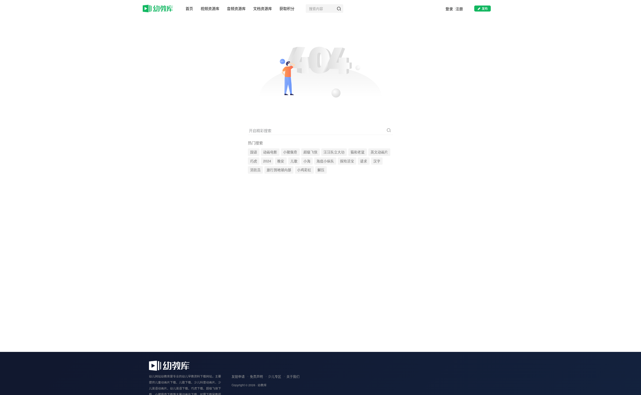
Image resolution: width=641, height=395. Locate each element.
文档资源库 (262, 8)
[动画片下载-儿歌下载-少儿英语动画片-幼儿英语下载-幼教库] (169, 365)
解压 (321, 169)
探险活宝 (347, 161)
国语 (253, 152)
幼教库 (262, 385)
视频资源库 (210, 8)
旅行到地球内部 (279, 169)
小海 (306, 161)
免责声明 (256, 376)
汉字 (376, 161)
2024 (267, 161)
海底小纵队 (325, 161)
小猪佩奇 (290, 152)
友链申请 (238, 376)
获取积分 (286, 8)
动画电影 (270, 152)
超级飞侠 (310, 152)
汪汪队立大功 (334, 152)
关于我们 (292, 376)
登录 (449, 8)
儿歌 (293, 161)
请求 (363, 161)
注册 (459, 8)
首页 (189, 8)
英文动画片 (379, 152)
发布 (485, 8)
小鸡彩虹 (304, 169)
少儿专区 (274, 376)
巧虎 (253, 161)
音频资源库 (236, 8)
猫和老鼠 (358, 152)
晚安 (280, 161)
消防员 (255, 169)
